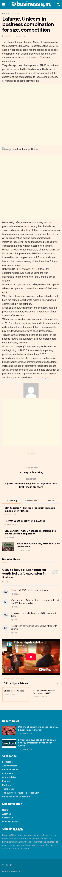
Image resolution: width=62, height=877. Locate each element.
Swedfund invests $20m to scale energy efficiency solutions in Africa (37, 743)
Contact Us (7, 818)
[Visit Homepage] (31, 4)
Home (4, 14)
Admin (8, 36)
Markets (6, 785)
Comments (7, 773)
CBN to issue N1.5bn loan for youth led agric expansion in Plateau (24, 573)
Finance (6, 781)
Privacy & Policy (10, 821)
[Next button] (57, 683)
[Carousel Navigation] (55, 683)
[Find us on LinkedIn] (11, 865)
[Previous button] (53, 683)
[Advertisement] (31, 114)
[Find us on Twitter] (7, 865)
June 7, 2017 (21, 36)
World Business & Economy (16, 796)
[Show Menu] (3, 4)
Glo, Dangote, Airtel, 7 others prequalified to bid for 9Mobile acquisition (30, 532)
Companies (14, 14)
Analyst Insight (9, 766)
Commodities (9, 777)
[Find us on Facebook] (3, 865)
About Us (6, 814)
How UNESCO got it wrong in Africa (25, 521)
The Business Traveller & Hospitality (20, 793)
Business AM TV (10, 769)
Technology (8, 789)
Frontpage (7, 762)
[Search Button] (58, 4)
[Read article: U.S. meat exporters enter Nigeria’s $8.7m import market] (9, 730)
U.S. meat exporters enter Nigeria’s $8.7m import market (38, 728)
